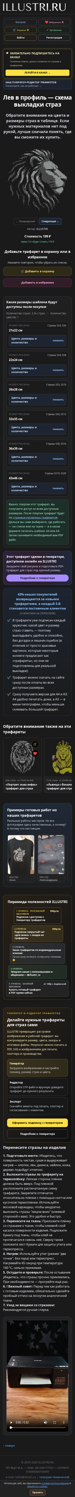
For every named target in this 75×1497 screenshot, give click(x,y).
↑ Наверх (9, 1445)
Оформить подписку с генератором (37, 1123)
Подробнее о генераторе (37, 1134)
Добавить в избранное (37, 282)
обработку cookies (37, 1486)
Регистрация (54, 37)
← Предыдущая (25, 221)
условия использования (55, 1483)
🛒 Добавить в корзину (37, 271)
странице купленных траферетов (35, 517)
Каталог (21, 22)
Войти (21, 37)
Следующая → (50, 221)
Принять (37, 1492)
